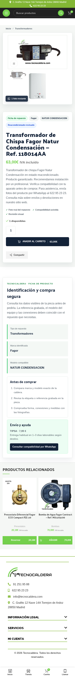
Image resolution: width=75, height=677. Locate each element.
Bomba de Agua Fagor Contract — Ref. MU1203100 (55, 516)
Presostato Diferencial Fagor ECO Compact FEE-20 (19, 516)
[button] (55, 540)
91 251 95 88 (21, 584)
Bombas (55, 526)
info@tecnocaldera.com (27, 596)
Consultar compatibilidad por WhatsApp (34, 446)
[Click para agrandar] (13, 63)
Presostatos (19, 526)
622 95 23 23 (20, 590)
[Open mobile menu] (6, 13)
